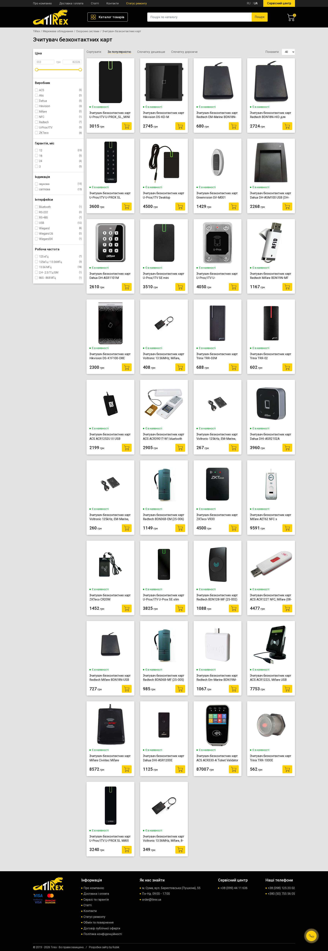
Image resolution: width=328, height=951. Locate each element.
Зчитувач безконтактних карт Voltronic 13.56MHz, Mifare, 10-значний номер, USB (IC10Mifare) (163, 356)
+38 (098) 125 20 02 (281, 888)
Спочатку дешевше (151, 52)
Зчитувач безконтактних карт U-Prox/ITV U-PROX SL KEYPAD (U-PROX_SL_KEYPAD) (110, 195)
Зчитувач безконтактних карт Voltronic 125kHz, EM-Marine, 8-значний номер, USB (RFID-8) (110, 517)
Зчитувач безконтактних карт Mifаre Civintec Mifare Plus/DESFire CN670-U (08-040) (110, 758)
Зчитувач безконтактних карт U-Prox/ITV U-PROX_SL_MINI (110, 115)
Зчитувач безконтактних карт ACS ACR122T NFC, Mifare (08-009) (271, 597)
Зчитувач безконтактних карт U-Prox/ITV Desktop (163, 195)
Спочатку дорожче (184, 52)
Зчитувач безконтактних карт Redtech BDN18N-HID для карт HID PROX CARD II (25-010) (270, 115)
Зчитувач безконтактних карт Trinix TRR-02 (270, 356)
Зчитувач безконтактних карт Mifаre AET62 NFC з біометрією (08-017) (270, 517)
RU (249, 3)
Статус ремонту (136, 3)
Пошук (260, 17)
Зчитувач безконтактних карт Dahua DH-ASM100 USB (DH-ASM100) (270, 195)
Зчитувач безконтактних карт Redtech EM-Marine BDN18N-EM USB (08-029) (217, 115)
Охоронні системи (87, 31)
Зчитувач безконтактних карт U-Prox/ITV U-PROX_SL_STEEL (217, 276)
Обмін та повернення (99, 922)
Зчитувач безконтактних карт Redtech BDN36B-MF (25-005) (163, 678)
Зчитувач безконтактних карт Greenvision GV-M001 (217, 195)
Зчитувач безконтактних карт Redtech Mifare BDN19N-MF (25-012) (270, 276)
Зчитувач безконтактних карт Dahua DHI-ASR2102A (270, 436)
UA (256, 3)
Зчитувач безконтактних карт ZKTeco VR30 (217, 517)
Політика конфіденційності (103, 934)
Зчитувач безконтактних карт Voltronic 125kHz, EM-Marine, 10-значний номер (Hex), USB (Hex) (217, 437)
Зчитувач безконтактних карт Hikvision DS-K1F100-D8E (110, 356)
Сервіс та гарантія (96, 899)
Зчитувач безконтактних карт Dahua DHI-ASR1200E (163, 758)
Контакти (112, 3)
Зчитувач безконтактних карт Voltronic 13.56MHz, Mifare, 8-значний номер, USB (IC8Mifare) (163, 839)
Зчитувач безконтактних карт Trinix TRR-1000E (270, 758)
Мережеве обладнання (58, 31)
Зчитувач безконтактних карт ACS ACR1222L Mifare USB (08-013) (270, 678)
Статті (95, 3)
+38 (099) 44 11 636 (234, 888)
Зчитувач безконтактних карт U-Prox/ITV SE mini (163, 276)
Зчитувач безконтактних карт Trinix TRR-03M (217, 356)
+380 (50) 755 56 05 (281, 893)
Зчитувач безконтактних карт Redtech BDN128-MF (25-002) (217, 597)
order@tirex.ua (151, 899)
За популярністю (119, 52)
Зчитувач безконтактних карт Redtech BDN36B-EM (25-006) (163, 517)
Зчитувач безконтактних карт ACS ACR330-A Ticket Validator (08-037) (217, 758)
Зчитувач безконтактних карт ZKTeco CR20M (110, 597)
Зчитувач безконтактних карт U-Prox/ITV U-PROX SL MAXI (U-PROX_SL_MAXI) (110, 839)
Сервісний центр (279, 3)
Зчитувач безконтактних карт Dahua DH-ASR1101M (110, 276)
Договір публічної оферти (102, 928)
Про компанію (42, 3)
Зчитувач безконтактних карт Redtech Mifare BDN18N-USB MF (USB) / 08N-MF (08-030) (110, 678)
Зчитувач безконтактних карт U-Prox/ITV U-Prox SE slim (163, 597)
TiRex (36, 31)
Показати (272, 52)
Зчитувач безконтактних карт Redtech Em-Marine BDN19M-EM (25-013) (217, 678)
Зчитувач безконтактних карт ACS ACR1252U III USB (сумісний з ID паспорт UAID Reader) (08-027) (110, 437)
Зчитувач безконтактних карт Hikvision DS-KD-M (163, 115)
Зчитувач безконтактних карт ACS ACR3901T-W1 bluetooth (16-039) (163, 437)
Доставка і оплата (71, 3)
